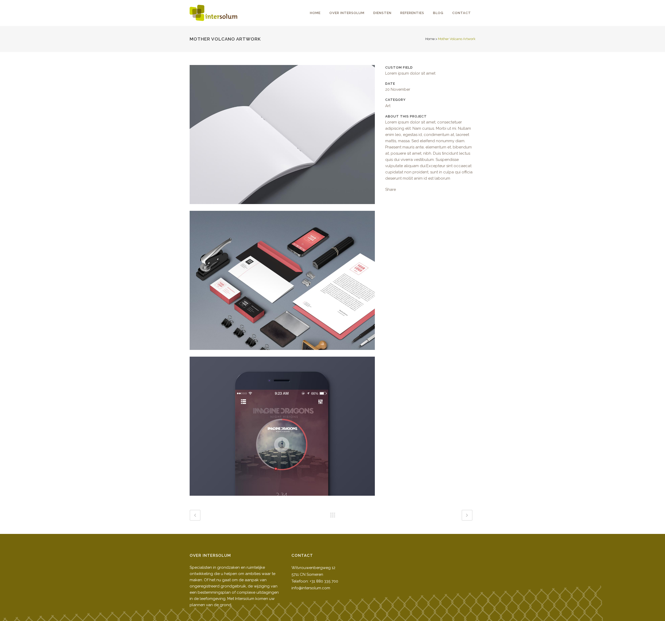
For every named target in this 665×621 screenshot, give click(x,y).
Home (430, 39)
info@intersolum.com (310, 588)
